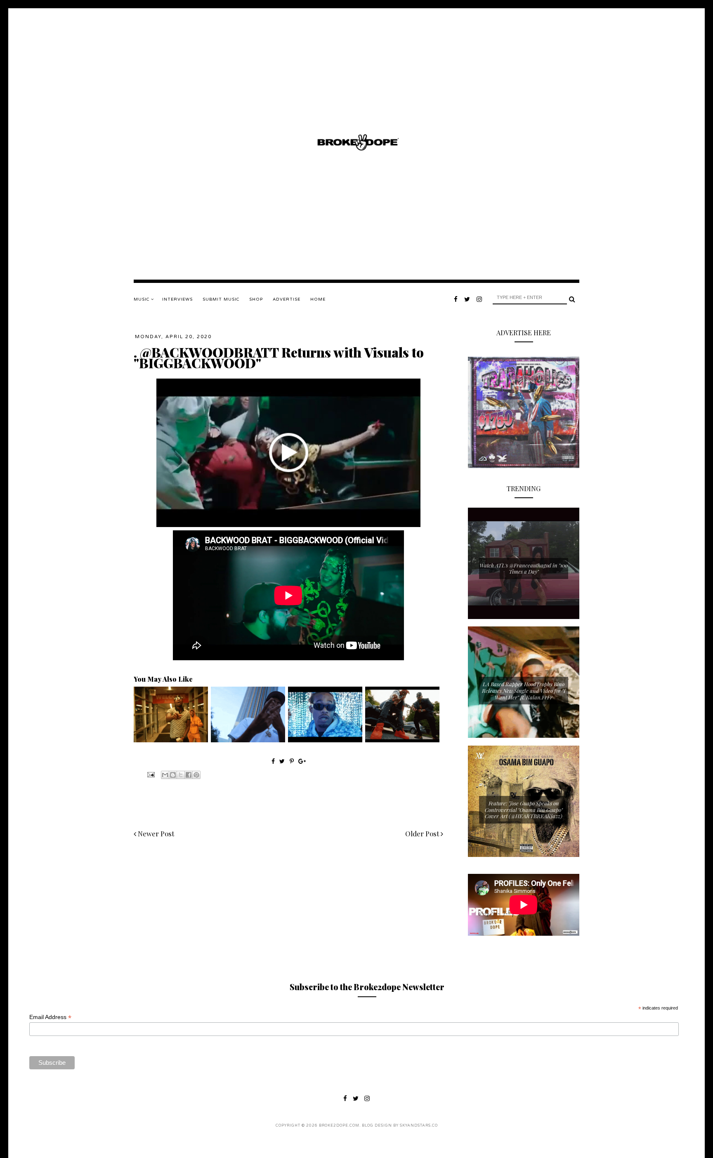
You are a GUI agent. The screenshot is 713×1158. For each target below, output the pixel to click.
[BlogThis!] (173, 775)
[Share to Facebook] (188, 775)
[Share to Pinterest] (196, 775)
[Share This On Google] (302, 761)
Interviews (177, 299)
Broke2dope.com (339, 1125)
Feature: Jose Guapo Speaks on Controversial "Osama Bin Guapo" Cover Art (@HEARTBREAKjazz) (524, 809)
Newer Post (155, 833)
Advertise (286, 299)
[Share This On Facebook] (273, 761)
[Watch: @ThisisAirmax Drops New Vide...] (325, 740)
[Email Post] (150, 774)
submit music (221, 299)
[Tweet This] (283, 761)
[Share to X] (181, 775)
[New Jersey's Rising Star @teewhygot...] (402, 740)
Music (142, 299)
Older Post (423, 833)
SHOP (256, 299)
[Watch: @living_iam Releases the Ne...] (171, 740)
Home (318, 299)
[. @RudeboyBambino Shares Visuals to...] (248, 740)
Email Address (50, 1017)
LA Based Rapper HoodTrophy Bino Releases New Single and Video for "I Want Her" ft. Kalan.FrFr (523, 690)
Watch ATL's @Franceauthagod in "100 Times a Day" (523, 568)
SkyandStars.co (419, 1125)
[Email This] (165, 775)
